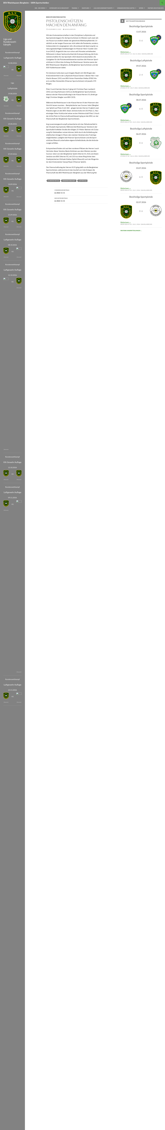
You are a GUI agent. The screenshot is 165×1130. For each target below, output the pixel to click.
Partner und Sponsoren (156, 8)
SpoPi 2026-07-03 (126, 190)
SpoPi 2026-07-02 (126, 224)
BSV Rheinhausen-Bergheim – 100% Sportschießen (26, 2)
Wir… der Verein (40, 8)
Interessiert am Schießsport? (59, 8)
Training (74, 8)
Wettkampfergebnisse (135, 21)
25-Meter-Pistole (53, 180)
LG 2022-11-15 (61, 199)
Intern (141, 8)
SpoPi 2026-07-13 (126, 54)
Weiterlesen (125, 52)
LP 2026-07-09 (124, 88)
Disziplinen (85, 8)
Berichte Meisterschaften (56, 17)
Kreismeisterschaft (69, 180)
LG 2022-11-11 (61, 191)
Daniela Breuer (70, 29)
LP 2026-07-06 (124, 156)
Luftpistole (83, 180)
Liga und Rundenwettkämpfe (103, 8)
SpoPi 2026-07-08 (126, 122)
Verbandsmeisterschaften (125, 8)
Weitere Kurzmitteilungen (131, 230)
